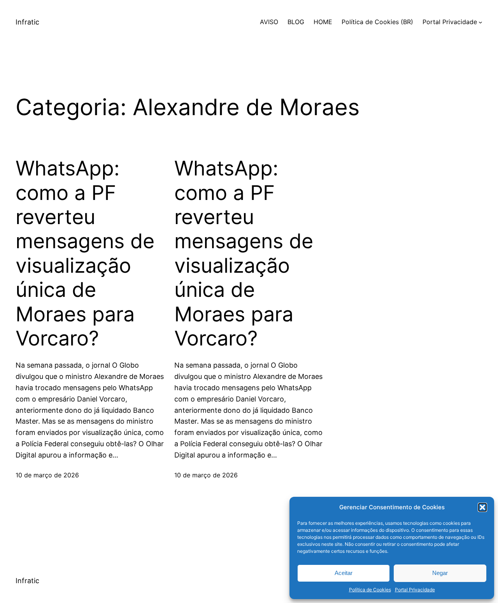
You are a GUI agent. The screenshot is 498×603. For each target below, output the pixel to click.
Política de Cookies (370, 589)
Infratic (27, 22)
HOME (323, 22)
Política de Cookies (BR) (377, 22)
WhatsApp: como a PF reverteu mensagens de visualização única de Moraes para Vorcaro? (85, 253)
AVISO (269, 22)
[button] (482, 507)
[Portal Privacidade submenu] (480, 22)
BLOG (296, 22)
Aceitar (343, 573)
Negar (440, 573)
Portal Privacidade (415, 589)
